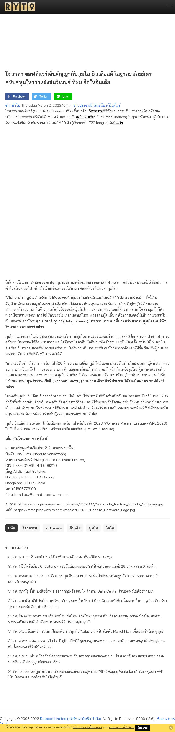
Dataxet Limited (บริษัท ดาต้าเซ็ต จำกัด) (70, 718)
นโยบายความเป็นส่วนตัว (87, 727)
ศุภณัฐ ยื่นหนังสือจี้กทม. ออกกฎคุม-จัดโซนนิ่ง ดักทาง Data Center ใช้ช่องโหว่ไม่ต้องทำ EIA (80, 591)
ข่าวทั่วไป (12, 105)
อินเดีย (89, 117)
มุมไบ (80, 117)
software (53, 528)
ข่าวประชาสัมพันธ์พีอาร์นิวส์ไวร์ (96, 105)
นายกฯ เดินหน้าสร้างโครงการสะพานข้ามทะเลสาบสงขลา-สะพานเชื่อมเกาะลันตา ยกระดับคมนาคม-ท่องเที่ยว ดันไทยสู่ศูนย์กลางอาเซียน (86, 659)
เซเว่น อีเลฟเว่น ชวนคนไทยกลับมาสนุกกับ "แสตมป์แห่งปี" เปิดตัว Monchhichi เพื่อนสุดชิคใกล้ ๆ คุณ (85, 631)
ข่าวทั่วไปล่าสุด (17, 547)
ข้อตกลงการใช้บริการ (121, 727)
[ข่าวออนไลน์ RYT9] (18, 7)
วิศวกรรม (96, 111)
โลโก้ (110, 528)
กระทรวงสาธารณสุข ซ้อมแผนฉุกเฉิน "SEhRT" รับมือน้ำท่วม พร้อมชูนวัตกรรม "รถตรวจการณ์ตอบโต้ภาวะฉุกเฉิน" (83, 579)
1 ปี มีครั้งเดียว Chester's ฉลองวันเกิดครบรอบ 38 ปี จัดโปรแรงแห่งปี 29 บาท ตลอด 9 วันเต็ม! (82, 566)
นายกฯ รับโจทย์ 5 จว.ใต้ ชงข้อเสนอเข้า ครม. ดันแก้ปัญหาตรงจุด (60, 556)
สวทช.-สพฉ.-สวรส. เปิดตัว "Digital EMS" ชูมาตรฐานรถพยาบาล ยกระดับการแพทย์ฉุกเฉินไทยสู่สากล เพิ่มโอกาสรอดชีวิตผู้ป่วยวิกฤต (86, 643)
